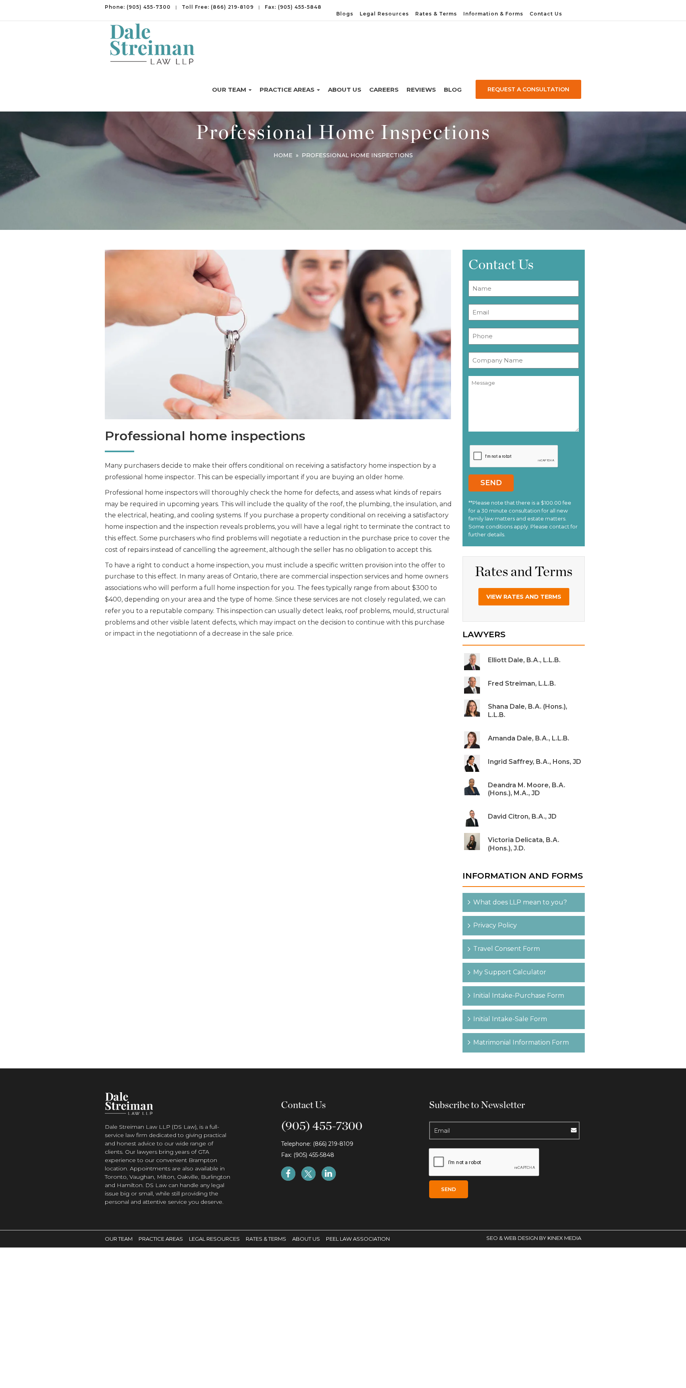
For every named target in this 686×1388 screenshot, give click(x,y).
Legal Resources (384, 14)
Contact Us (546, 14)
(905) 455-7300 (149, 7)
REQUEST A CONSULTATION (528, 89)
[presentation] (514, 456)
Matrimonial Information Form (521, 1042)
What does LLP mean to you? (520, 902)
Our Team (230, 89)
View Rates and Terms (523, 596)
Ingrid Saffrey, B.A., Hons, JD (534, 761)
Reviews (421, 89)
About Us (344, 89)
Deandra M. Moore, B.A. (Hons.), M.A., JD (526, 789)
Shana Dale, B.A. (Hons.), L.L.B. (527, 711)
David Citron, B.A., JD (522, 816)
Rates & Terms (436, 14)
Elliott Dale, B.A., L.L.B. (524, 660)
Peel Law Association (358, 1239)
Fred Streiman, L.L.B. (522, 683)
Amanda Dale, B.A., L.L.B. (528, 738)
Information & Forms (493, 14)
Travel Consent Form (506, 948)
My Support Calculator (509, 972)
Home (283, 155)
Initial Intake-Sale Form (510, 1019)
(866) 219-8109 (232, 7)
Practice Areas (288, 89)
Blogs (344, 14)
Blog (453, 89)
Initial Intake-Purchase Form (518, 995)
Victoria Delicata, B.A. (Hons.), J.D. (523, 844)
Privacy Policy (495, 925)
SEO (492, 1238)
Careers (384, 89)
